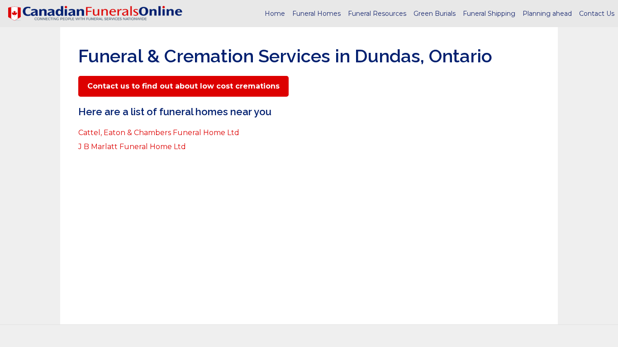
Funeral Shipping (489, 13)
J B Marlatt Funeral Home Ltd (132, 146)
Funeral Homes (316, 13)
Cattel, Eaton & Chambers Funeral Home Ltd (158, 132)
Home (275, 13)
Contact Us (596, 13)
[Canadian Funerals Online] (95, 13)
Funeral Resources (377, 13)
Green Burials (435, 13)
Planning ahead (547, 13)
